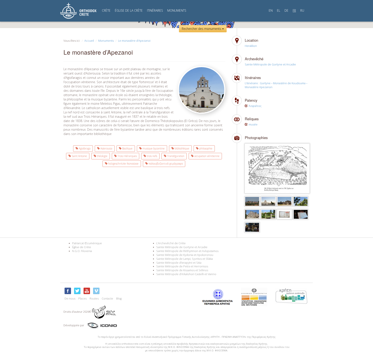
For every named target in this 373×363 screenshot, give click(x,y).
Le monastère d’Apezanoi (134, 41)
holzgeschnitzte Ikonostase (123, 163)
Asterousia (106, 148)
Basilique (127, 148)
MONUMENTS (176, 10)
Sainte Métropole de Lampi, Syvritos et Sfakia (184, 259)
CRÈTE (106, 10)
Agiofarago (84, 148)
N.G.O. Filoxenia (82, 251)
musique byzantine (153, 148)
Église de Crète (81, 247)
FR (294, 10)
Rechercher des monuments (202, 29)
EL (278, 10)
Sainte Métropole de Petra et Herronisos (182, 266)
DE (286, 10)
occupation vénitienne (207, 156)
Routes (94, 298)
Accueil (89, 41)
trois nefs (151, 156)
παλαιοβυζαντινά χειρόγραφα (165, 163)
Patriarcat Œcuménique (87, 243)
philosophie (205, 148)
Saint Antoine (79, 156)
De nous (70, 298)
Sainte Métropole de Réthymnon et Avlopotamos (187, 251)
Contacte (107, 298)
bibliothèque (181, 148)
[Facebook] (68, 291)
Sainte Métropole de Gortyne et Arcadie (270, 64)
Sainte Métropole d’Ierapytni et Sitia (178, 263)
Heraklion (251, 46)
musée (253, 124)
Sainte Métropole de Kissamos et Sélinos (182, 270)
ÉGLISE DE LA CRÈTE (129, 10)
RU (302, 10)
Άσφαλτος (255, 106)
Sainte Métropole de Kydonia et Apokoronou (184, 255)
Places (82, 298)
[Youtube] (87, 291)
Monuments (106, 41)
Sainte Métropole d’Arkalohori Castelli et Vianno (186, 274)
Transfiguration (175, 156)
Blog (119, 298)
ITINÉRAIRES (155, 10)
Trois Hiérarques (127, 156)
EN (271, 10)
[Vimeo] (96, 291)
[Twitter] (77, 291)
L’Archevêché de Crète (171, 243)
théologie (101, 156)
